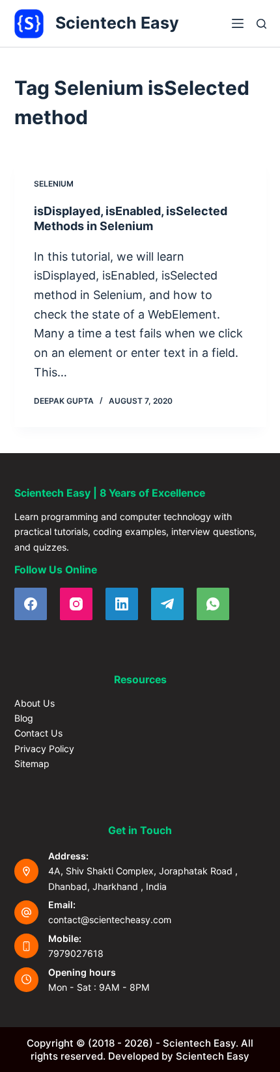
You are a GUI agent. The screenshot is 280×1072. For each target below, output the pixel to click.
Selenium (54, 184)
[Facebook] (30, 604)
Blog (23, 718)
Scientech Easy (117, 23)
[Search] (261, 24)
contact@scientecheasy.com (109, 919)
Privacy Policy (44, 748)
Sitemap (31, 763)
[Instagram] (76, 604)
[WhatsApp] (213, 604)
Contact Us (38, 733)
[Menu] (238, 23)
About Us (34, 703)
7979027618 (76, 953)
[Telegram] (167, 604)
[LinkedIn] (121, 604)
